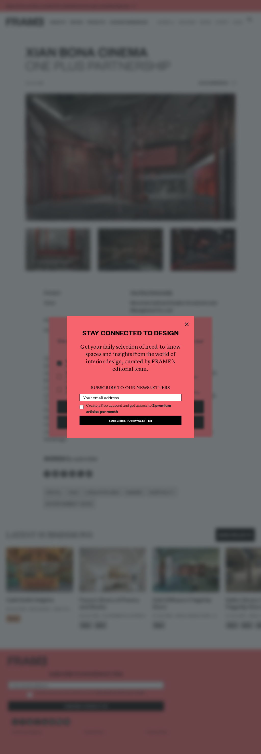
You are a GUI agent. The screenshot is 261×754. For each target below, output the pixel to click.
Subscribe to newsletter (130, 420)
